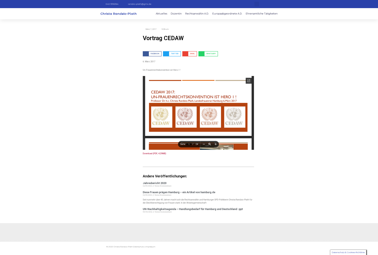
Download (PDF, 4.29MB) (154, 153)
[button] (256, 4)
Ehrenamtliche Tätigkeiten (262, 13)
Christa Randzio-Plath (118, 13)
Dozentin (176, 13)
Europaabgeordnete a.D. (227, 13)
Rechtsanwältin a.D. (197, 13)
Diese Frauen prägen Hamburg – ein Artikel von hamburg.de (179, 192)
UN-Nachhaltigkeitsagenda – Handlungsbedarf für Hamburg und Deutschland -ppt (193, 209)
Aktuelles (161, 13)
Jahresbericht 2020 (154, 183)
